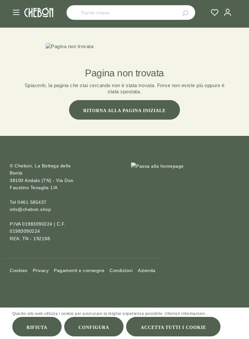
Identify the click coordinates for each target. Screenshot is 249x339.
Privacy (41, 270)
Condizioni (121, 270)
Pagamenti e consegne (79, 270)
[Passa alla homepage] (38, 12)
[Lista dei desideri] (214, 12)
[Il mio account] (227, 12)
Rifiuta (37, 327)
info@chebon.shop (30, 209)
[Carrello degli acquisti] (236, 6)
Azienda (147, 270)
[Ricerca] (181, 12)
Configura (93, 327)
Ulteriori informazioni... (186, 313)
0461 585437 (32, 202)
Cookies (19, 270)
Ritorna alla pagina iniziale (124, 110)
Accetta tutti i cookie (174, 327)
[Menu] (16, 12)
